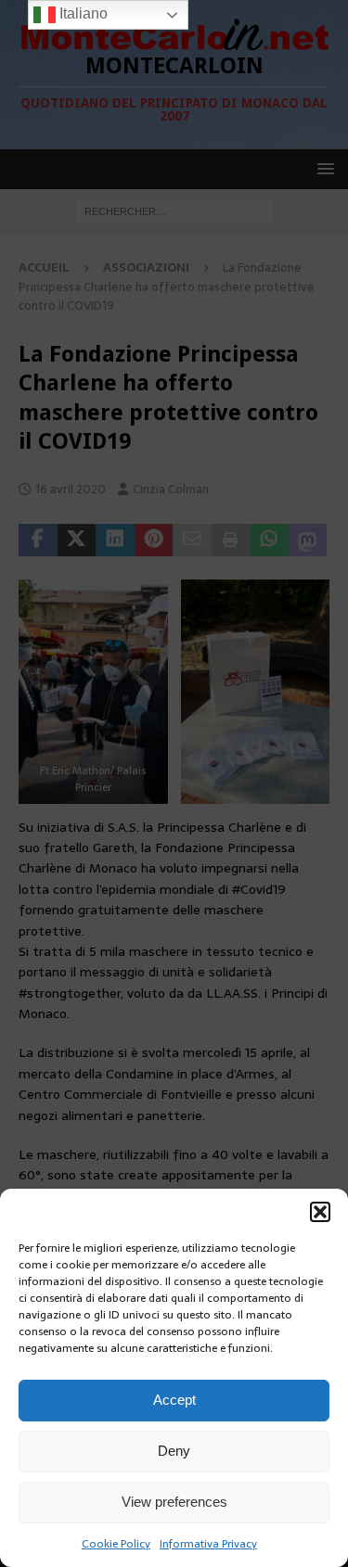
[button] (320, 1212)
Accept (174, 1400)
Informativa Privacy (208, 1544)
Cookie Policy (116, 1544)
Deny (174, 1451)
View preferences (174, 1502)
